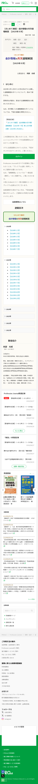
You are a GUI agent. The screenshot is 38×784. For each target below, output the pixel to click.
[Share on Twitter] (2, 777)
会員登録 (17, 3)
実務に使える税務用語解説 (12, 663)
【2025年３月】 (14, 270)
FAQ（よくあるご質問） (9, 654)
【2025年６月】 (14, 279)
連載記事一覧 (10, 622)
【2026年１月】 (14, 230)
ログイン (19, 156)
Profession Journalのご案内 (10, 648)
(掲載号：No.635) (23, 22)
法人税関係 (5, 670)
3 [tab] (33, 473)
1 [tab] (30, 473)
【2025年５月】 (14, 276)
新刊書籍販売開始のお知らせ (11, 698)
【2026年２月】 (14, 233)
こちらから (29, 47)
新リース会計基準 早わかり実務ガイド (27, 499)
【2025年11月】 (15, 295)
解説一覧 (23, 43)
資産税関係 (5, 676)
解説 (14, 43)
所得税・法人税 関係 (8, 673)
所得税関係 (5, 667)
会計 (36, 14)
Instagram (8, 719)
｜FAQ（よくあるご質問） (10, 767)
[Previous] (3, 490)
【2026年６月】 (14, 246)
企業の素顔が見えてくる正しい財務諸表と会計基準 (9, 499)
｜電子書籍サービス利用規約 (11, 763)
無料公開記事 (10, 626)
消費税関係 (5, 680)
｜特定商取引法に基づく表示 (11, 760)
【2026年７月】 (14, 249)
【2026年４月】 (14, 240)
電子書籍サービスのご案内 (10, 651)
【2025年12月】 (15, 298)
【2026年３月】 (14, 236)
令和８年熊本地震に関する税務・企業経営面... (16, 704)
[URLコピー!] (2, 781)
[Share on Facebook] (2, 773)
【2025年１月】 (14, 264)
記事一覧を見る (19, 466)
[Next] (35, 490)
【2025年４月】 (14, 273)
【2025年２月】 (14, 267)
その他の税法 (6, 686)
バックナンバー (10, 619)
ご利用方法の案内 (8, 641)
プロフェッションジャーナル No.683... (13, 694)
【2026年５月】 (14, 243)
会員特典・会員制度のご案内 (11, 645)
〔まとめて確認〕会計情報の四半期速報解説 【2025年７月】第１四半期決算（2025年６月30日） (18, 125)
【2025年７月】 (14, 283)
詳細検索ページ (10, 616)
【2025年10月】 (15, 292)
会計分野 (4, 683)
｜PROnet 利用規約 (8, 753)
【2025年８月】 (14, 286)
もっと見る (19, 431)
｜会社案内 (5, 750)
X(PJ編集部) (8, 716)
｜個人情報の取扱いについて (11, 756)
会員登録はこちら (19, 202)
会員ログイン (25, 3)
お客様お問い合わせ (8, 658)
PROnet (4, 14)
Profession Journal (16, 14)
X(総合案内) (8, 712)
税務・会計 (28, 14)
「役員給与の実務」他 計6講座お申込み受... (15, 701)
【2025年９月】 (14, 289)
